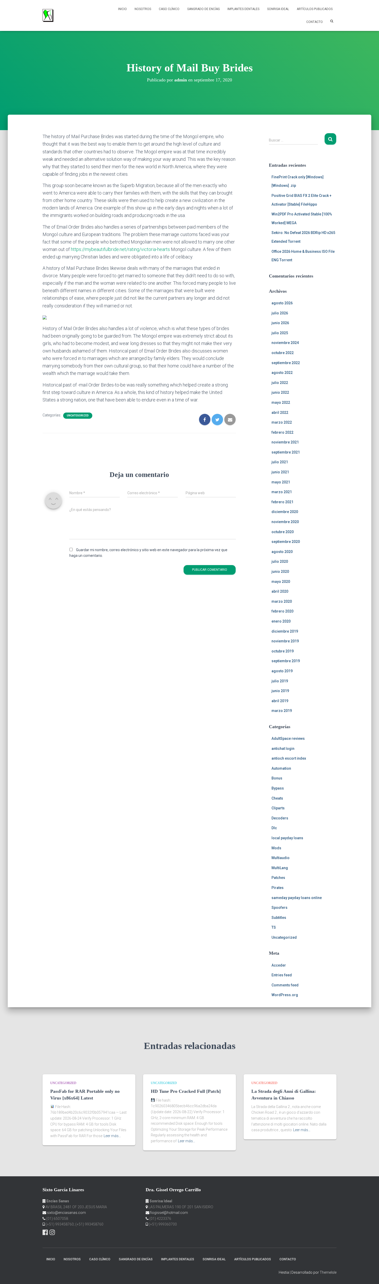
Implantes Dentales (243, 9)
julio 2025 (279, 333)
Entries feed (281, 975)
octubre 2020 (282, 532)
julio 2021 (279, 462)
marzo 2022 (281, 422)
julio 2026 (279, 313)
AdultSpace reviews (288, 738)
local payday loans (287, 838)
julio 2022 (279, 383)
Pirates (277, 888)
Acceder (278, 965)
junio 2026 (280, 323)
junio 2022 (280, 392)
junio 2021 (280, 472)
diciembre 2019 (284, 631)
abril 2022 (279, 412)
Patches (278, 878)
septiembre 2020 (285, 542)
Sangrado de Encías (203, 9)
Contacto (314, 22)
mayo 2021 (280, 482)
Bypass (277, 788)
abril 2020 (279, 591)
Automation (281, 768)
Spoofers (279, 907)
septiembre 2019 (285, 661)
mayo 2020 (280, 582)
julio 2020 (279, 561)
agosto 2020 (282, 552)
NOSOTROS (143, 9)
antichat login (282, 748)
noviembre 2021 (285, 442)
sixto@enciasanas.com (66, 1213)
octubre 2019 (282, 651)
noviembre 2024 (285, 343)
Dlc (274, 828)
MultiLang (279, 868)
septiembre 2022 (285, 363)
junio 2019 (280, 691)
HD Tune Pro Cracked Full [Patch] (186, 1091)
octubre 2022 (282, 353)
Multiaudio (280, 858)
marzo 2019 (281, 711)
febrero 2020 (282, 611)
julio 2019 (279, 681)
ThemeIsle (328, 1272)
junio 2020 (280, 571)
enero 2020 (281, 621)
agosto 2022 (282, 373)
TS (273, 927)
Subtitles (278, 918)
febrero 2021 (282, 502)
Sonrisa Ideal (278, 9)
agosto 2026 (282, 303)
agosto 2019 (282, 671)
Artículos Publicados (315, 9)
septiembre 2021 (285, 452)
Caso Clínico (169, 9)
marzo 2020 (281, 601)
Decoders (279, 818)
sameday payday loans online (296, 898)
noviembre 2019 (285, 641)
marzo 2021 (281, 492)
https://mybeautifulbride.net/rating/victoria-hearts (120, 249)
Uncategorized (78, 415)
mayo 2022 (280, 402)
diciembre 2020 (284, 512)
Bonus (276, 778)
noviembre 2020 (285, 522)
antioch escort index (288, 758)
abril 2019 (279, 701)
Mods (276, 848)
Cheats (277, 798)
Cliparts (278, 808)
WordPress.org (284, 995)
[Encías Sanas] (48, 15)
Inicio (122, 9)
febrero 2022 (282, 432)
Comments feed (285, 985)
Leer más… (112, 1136)
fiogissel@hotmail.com (169, 1213)
